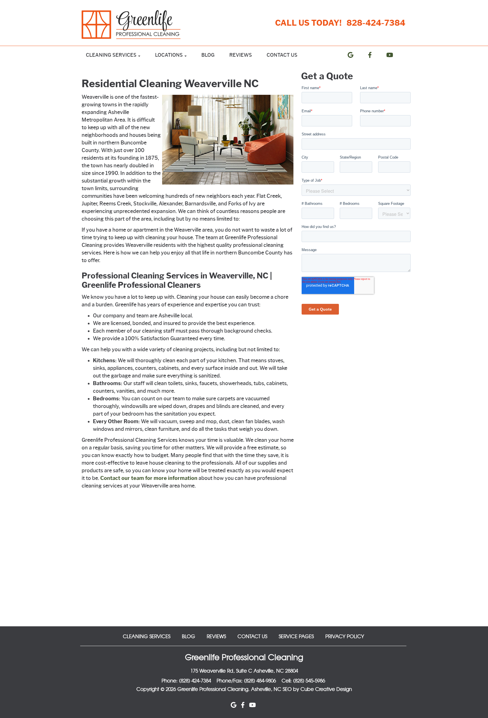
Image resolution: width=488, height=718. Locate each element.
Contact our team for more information (148, 478)
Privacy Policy (344, 636)
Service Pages (296, 636)
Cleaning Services (146, 636)
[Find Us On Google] (355, 55)
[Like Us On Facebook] (374, 55)
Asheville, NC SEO (271, 688)
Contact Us (282, 55)
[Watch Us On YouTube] (394, 55)
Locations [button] (169, 55)
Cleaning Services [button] (112, 55)
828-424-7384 (376, 23)
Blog (208, 55)
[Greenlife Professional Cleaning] (134, 24)
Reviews (240, 55)
